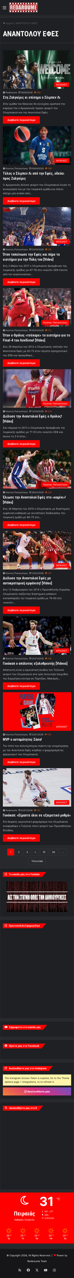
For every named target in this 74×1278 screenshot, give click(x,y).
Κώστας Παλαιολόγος (17, 168)
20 (53, 852)
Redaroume (11, 92)
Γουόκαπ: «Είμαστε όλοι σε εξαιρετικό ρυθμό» (37, 815)
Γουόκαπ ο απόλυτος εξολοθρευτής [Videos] (35, 663)
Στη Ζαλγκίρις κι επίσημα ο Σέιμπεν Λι (31, 97)
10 (44, 852)
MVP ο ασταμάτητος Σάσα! (22, 739)
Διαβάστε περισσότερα (21, 119)
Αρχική (9, 23)
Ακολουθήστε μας (38, 1091)
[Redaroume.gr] (23, 7)
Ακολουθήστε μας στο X (23, 1108)
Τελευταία (37, 861)
